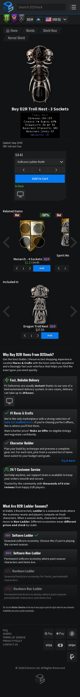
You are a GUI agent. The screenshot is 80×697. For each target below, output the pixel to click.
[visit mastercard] (60, 645)
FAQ (5, 630)
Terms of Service (14, 637)
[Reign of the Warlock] (14, 19)
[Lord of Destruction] (21, 19)
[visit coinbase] (72, 634)
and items (18, 422)
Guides (7, 633)
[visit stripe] (72, 645)
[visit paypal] (72, 657)
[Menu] (73, 7)
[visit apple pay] (60, 634)
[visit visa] (48, 645)
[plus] (56, 170)
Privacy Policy (12, 641)
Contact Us (10, 644)
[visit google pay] (48, 634)
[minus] (23, 170)
